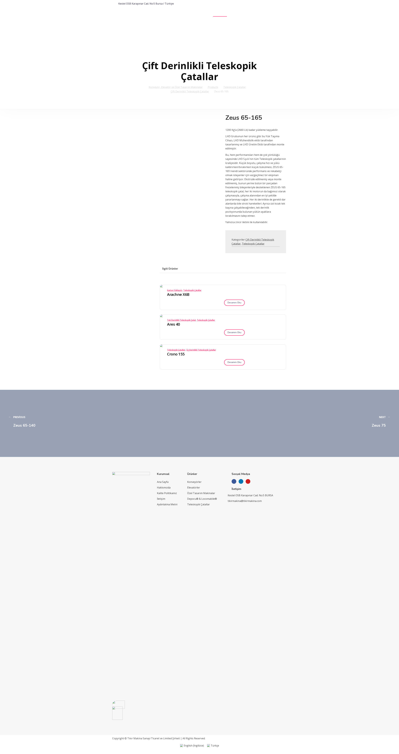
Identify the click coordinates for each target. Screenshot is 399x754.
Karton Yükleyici (174, 290)
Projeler (239, 14)
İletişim (276, 14)
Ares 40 (173, 324)
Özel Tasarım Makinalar (201, 493)
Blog (287, 14)
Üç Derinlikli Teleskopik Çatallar (201, 349)
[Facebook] (234, 481)
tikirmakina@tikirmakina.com (245, 501)
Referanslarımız (258, 14)
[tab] (170, 268)
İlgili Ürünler (170, 268)
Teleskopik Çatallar (253, 243)
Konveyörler (194, 482)
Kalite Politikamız (167, 493)
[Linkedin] (241, 481)
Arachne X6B (178, 294)
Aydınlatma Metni (167, 504)
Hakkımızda (164, 487)
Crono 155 (176, 354)
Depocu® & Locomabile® (202, 498)
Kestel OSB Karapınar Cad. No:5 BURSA (250, 495)
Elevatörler (193, 487)
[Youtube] (248, 481)
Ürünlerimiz (220, 14)
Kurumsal (199, 14)
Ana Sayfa (183, 14)
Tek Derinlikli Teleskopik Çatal (181, 320)
